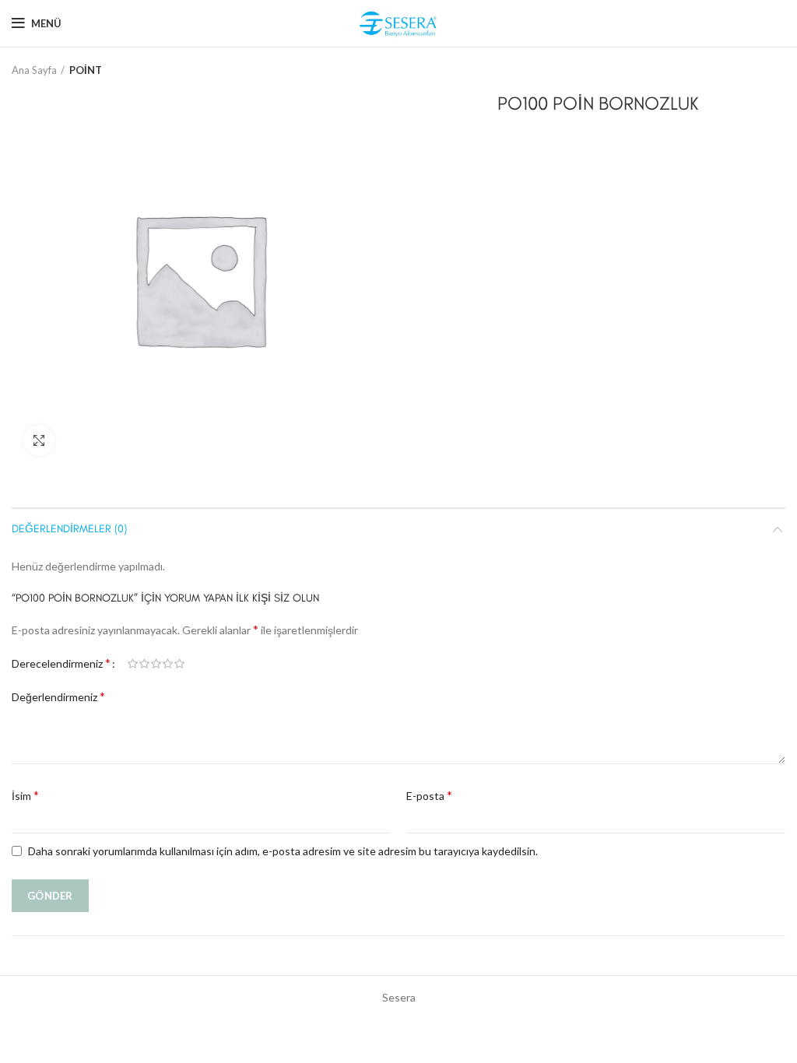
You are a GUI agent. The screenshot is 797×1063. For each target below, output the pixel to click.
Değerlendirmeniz (58, 696)
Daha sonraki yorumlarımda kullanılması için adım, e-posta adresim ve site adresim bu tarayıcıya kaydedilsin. (283, 851)
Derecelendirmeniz (61, 662)
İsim (25, 795)
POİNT (85, 70)
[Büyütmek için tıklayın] (38, 440)
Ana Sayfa (34, 70)
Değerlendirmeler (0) (69, 528)
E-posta (429, 795)
